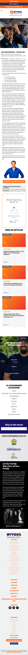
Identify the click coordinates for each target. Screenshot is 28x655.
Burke (14, 622)
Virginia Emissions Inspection (14, 569)
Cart (15, 1)
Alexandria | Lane (14, 619)
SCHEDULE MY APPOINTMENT (13, 6)
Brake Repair (14, 544)
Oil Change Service (14, 558)
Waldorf (14, 631)
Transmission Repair (14, 564)
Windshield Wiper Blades (14, 574)
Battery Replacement (14, 543)
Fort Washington (14, 625)
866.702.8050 (13, 4)
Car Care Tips (14, 590)
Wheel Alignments (14, 570)
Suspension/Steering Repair (14, 560)
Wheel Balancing (14, 572)
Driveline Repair (14, 550)
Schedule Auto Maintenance (14, 182)
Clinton (14, 624)
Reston (14, 628)
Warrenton (14, 633)
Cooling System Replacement (14, 549)
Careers (14, 588)
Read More (5, 262)
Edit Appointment (14, 643)
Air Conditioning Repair (14, 541)
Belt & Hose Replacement (14, 546)
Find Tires (14, 579)
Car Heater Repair (14, 547)
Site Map (14, 596)
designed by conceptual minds (14, 652)
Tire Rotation (14, 563)
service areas (5, 58)
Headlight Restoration (14, 555)
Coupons (14, 582)
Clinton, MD (6, 190)
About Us (14, 585)
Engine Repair (14, 552)
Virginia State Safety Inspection (14, 567)
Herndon (14, 627)
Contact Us (14, 593)
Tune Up (14, 566)
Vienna (14, 630)
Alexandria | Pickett (14, 621)
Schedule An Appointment (14, 640)
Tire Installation (14, 561)
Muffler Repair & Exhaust (14, 557)
